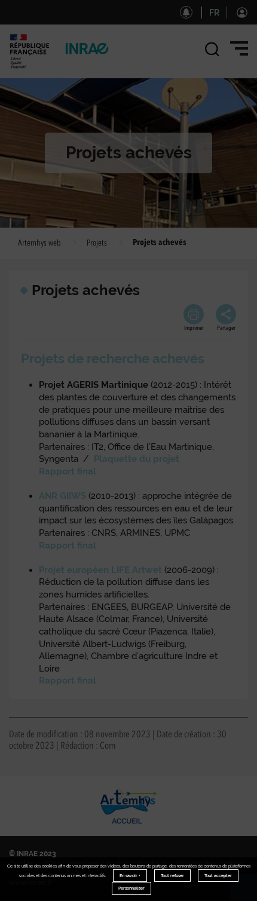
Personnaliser (131, 888)
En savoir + (130, 875)
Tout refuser (172, 875)
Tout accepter (218, 875)
